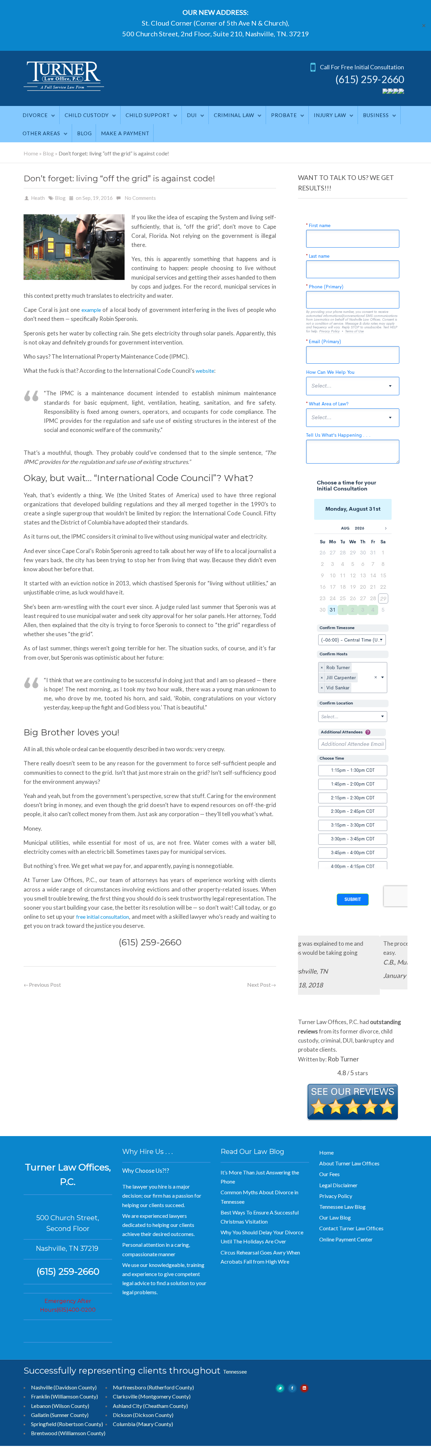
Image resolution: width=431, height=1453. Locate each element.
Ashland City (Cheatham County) (150, 1403)
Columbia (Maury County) (143, 1422)
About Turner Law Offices (349, 1161)
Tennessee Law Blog (342, 1204)
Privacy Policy (335, 1193)
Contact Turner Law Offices (351, 1226)
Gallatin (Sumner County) (60, 1412)
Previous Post (42, 984)
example (91, 309)
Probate (284, 115)
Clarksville (125, 1394)
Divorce (35, 115)
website (205, 370)
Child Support (148, 115)
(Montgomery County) (164, 1394)
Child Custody (87, 115)
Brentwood (44, 1431)
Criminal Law (234, 115)
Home (31, 153)
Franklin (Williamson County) (64, 1394)
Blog (84, 133)
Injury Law (330, 115)
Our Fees (329, 1172)
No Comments (140, 198)
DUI (192, 115)
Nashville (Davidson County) (64, 1385)
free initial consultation (102, 916)
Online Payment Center (346, 1237)
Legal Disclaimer (338, 1182)
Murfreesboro (129, 1385)
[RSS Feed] (396, 91)
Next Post (261, 984)
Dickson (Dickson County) (143, 1412)
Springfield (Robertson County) (67, 1422)
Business (376, 115)
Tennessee (235, 1369)
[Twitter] (385, 91)
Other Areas (41, 133)
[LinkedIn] (401, 91)
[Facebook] (390, 91)
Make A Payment (125, 133)
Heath (38, 198)
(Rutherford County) (170, 1385)
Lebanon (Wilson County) (60, 1403)
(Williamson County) (81, 1431)
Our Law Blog (335, 1215)
